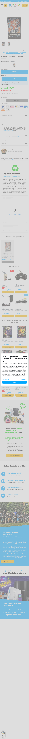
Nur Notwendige (5, 379)
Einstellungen (23, 379)
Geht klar (14, 382)
